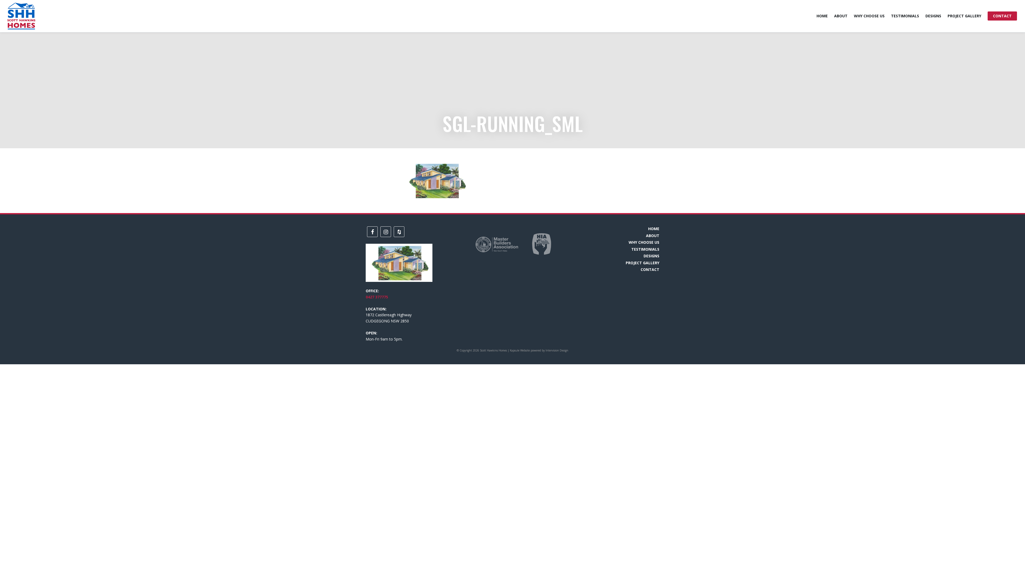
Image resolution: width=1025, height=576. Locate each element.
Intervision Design (557, 350)
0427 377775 (377, 296)
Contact (1002, 15)
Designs (933, 15)
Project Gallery (964, 15)
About (840, 15)
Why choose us (869, 15)
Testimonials (905, 15)
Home (822, 15)
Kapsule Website (520, 350)
